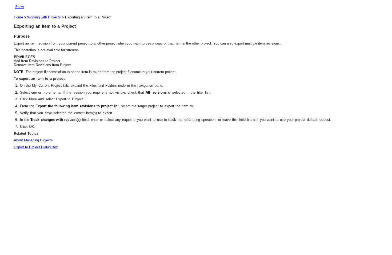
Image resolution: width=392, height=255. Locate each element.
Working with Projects (44, 17)
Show (19, 7)
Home (18, 17)
